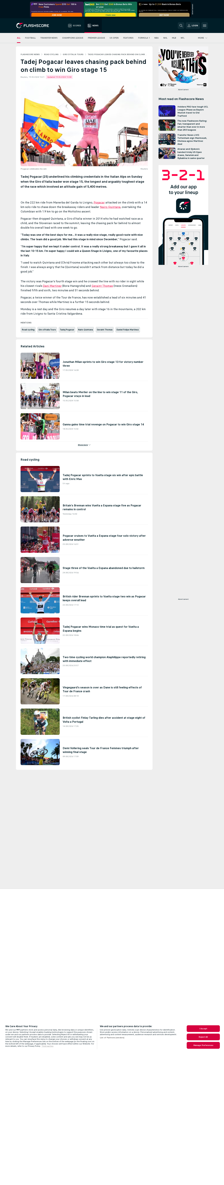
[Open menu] (204, 25)
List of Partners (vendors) (112, 1037)
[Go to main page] (35, 25)
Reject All (203, 1037)
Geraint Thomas (102, 286)
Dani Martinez (52, 286)
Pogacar (99, 202)
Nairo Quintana (110, 207)
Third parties (47, 1046)
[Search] (181, 25)
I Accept (203, 1028)
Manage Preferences (203, 1045)
